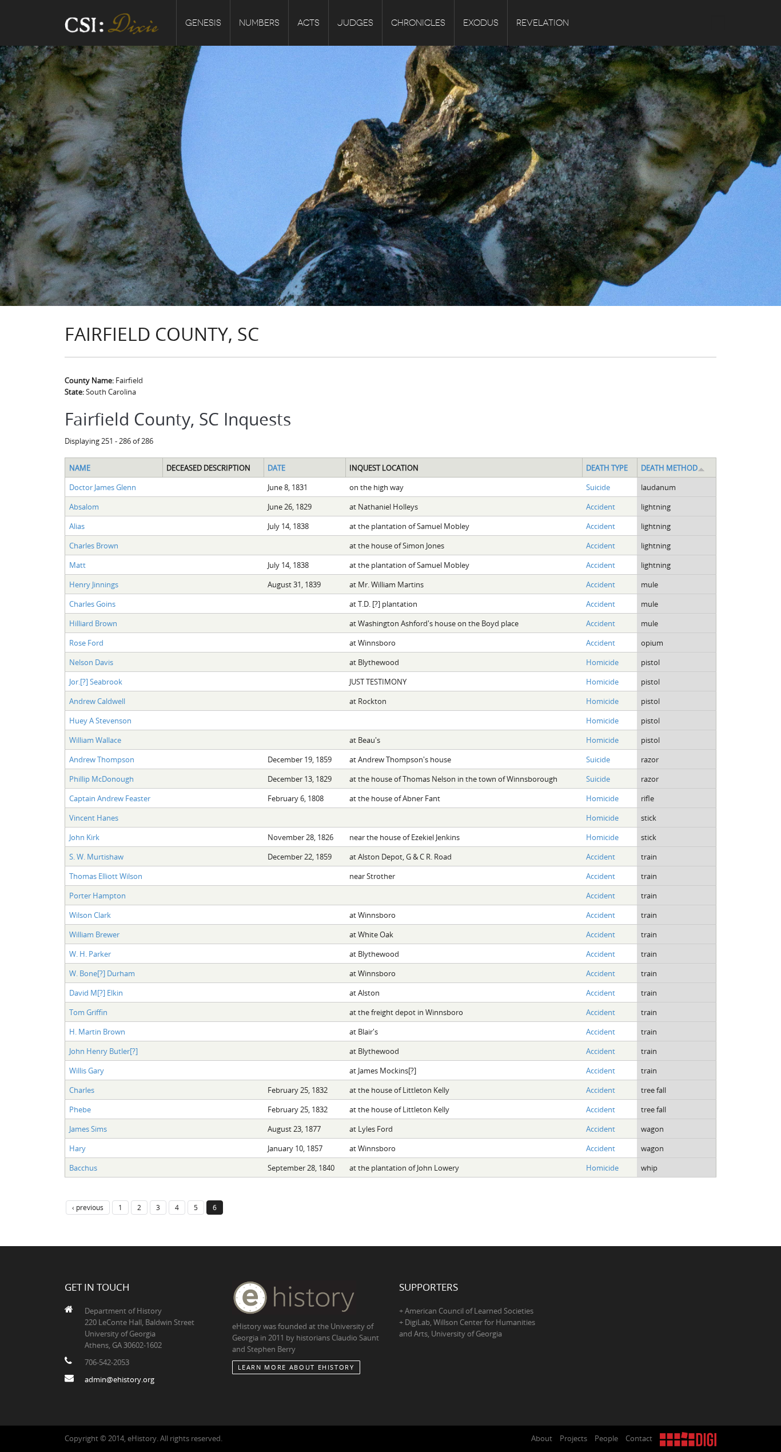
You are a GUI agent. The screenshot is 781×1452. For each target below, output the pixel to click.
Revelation (542, 23)
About (541, 1438)
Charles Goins (92, 604)
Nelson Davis (91, 662)
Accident (600, 507)
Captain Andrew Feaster (109, 798)
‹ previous (87, 1207)
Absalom (84, 507)
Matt (77, 565)
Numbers (259, 23)
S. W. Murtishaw (96, 857)
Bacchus (83, 1168)
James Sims (88, 1129)
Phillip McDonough (101, 779)
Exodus (481, 23)
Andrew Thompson (101, 759)
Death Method (669, 468)
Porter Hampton (97, 895)
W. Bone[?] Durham (102, 973)
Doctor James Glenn (102, 487)
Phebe (80, 1109)
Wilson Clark (90, 915)
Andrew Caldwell (97, 701)
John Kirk (84, 837)
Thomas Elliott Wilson (105, 876)
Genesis (203, 23)
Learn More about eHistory (296, 1367)
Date (276, 468)
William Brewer (94, 934)
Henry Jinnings (93, 584)
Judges (355, 23)
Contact (638, 1438)
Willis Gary (86, 1070)
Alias (77, 526)
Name (79, 468)
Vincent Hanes (93, 818)
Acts (308, 23)
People (606, 1438)
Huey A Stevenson (100, 720)
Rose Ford (86, 643)
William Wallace (95, 740)
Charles (81, 1090)
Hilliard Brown (93, 623)
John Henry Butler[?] (103, 1051)
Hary (77, 1148)
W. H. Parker (90, 954)
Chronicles (418, 23)
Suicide (598, 487)
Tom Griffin (88, 1012)
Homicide (602, 662)
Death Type (607, 468)
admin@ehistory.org (119, 1379)
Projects (573, 1438)
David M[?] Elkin (96, 993)
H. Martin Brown (97, 1032)
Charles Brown (93, 545)
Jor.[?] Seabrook (95, 682)
